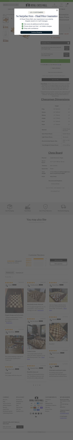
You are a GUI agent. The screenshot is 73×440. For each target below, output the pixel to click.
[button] (57, 10)
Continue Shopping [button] (36, 32)
